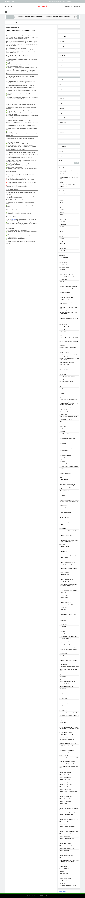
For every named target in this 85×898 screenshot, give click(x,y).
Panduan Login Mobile (64, 557)
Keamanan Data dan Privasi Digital (66, 448)
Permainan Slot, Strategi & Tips (65, 638)
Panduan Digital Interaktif (64, 546)
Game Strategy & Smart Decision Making (67, 362)
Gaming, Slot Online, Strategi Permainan (67, 376)
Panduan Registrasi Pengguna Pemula (67, 577)
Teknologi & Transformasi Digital (66, 806)
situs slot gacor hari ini (64, 710)
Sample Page (41, 11)
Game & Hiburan (63, 345)
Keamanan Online (63, 461)
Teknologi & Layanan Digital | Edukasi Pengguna (69, 791)
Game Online (62, 349)
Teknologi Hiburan (63, 824)
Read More (8, 243)
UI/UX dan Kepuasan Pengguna (65, 878)
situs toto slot (62, 55)
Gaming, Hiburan (63, 374)
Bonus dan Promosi (63, 279)
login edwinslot (62, 495)
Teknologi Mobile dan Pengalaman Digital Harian (69, 831)
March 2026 (62, 209)
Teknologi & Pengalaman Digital (66, 796)
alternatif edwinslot (63, 262)
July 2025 (61, 229)
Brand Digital (62, 281)
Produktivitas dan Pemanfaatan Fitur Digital (68, 658)
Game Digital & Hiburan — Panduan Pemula (68, 347)
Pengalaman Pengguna (64, 597)
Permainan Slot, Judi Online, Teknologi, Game (68, 636)
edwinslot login (62, 329)
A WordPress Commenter (65, 193)
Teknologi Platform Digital (65, 836)
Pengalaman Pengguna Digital (65, 602)
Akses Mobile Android (64, 260)
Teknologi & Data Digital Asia (65, 777)
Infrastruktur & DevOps (64, 409)
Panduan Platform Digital (64, 574)
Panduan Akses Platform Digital (66, 535)
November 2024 (63, 248)
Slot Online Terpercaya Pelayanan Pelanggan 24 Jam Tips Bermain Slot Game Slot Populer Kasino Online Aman (69, 729)
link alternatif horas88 (64, 493)
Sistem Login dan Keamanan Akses (66, 686)
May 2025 (61, 233)
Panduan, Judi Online (63, 587)
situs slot (61, 79)
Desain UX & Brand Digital (64, 299)
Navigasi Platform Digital (64, 517)
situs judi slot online (63, 700)
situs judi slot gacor (63, 698)
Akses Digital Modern (64, 257)
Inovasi (61, 421)
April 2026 (61, 207)
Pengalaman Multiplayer (64, 595)
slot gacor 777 (62, 117)
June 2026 (61, 202)
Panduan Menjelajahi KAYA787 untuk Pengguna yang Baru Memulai (67, 16)
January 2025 (62, 243)
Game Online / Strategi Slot (65, 352)
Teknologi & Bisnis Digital (64, 774)
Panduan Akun (62, 537)
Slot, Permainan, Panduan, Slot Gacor (67, 748)
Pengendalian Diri (63, 609)
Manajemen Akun (63, 497)
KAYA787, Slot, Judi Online (65, 433)
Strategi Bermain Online (64, 755)
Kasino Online (62, 431)
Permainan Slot (62, 631)
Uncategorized (62, 883)
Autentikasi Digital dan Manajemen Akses (68, 276)
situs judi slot (62, 695)
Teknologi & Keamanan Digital (65, 789)
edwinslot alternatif (63, 324)
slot (60, 84)
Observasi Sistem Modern (64, 519)
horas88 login (62, 393)
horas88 (61, 388)
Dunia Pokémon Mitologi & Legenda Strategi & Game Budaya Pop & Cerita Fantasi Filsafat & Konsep (68, 307)
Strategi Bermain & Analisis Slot (66, 752)
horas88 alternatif (63, 391)
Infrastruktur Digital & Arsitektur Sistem (67, 411)
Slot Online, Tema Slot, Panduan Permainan (68, 745)
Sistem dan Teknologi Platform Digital (67, 683)
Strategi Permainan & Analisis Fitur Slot (67, 761)
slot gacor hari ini (63, 36)
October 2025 (62, 221)
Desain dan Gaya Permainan (65, 292)
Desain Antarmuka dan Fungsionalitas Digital (68, 286)
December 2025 (63, 217)
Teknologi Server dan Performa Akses (67, 838)
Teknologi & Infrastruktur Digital (66, 784)
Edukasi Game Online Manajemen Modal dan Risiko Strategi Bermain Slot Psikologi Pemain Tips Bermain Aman (68, 312)
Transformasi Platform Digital (65, 868)
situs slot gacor (63, 137)
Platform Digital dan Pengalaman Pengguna (68, 647)
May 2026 (61, 205)
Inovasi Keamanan (63, 424)
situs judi (61, 693)
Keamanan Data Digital (64, 450)
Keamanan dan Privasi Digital (65, 440)
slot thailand (62, 108)
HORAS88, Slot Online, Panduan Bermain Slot (68, 399)
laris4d (61, 103)
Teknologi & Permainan (64, 803)
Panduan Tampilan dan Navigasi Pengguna (68, 581)
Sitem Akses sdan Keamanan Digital (66, 691)
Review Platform (63, 676)
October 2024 (62, 250)
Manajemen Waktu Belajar (65, 507)
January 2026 (62, 214)
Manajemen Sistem (63, 505)
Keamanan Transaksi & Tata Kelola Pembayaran (69, 466)
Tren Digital (62, 871)
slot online (62, 132)
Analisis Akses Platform (64, 267)
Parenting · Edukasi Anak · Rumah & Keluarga (68, 590)
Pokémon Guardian (63, 653)
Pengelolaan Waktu (63, 607)
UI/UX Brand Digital (63, 876)
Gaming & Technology (64, 369)
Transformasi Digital (63, 866)
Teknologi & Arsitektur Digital (65, 772)
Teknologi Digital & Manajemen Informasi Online (69, 819)
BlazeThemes (50, 895)
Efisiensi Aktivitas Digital (64, 331)
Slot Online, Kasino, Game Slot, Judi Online (68, 737)
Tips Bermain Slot (63, 863)
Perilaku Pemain (63, 618)
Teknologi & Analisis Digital (65, 769)
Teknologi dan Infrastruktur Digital (66, 814)
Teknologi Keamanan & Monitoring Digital (68, 826)
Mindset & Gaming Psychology (65, 512)
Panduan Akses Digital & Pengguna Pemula (68, 530)
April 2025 (61, 236)
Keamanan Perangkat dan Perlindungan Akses (68, 463)
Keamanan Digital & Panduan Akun (66, 452)
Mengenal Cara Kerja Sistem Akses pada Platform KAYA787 (60, 1)
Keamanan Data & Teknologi (65, 445)
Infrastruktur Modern (63, 414)
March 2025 (62, 238)
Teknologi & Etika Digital (64, 782)
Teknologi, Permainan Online (65, 857)
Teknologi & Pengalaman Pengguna (66, 798)
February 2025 (62, 241)
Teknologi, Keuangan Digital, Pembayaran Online (69, 853)
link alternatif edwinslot (64, 490)
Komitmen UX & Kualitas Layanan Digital (67, 482)
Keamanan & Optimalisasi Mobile (66, 436)
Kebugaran (62, 468)
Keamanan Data (63, 443)
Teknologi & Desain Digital (65, 779)
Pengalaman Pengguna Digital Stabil (66, 604)
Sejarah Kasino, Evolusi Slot (65, 679)
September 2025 (63, 224)
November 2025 (63, 219)
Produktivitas (62, 655)
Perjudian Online (63, 620)
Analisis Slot (62, 272)
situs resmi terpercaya (64, 703)
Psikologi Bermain (63, 664)
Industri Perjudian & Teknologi (65, 407)
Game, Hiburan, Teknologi (64, 364)
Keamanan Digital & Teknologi (65, 455)
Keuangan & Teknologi (64, 479)
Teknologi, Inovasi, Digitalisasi (65, 843)
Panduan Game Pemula (64, 551)
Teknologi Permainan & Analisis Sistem (67, 833)
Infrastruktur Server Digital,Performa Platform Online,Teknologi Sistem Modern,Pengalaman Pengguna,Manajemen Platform (68, 418)
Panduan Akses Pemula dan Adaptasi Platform (68, 533)
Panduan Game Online (64, 549)
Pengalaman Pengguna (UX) (65, 600)
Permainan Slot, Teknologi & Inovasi (66, 644)
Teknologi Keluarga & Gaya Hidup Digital (67, 829)
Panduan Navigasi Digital (64, 560)
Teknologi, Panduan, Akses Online (66, 855)
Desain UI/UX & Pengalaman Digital (66, 297)
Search (60, 160)
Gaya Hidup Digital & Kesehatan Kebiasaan (68, 379)
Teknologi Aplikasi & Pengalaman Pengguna (68, 812)
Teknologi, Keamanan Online (65, 850)
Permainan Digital (63, 626)
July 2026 (61, 200)
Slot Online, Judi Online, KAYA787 (66, 732)
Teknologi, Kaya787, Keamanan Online (67, 848)
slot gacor (14, 219)
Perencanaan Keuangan (64, 612)
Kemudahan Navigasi (64, 471)
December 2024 (63, 245)
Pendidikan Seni (63, 592)
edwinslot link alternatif (64, 326)
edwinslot (61, 322)
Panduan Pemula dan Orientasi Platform (67, 562)
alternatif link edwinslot (64, 264)
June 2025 (61, 231)
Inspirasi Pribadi (63, 426)
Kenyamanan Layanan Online (65, 473)
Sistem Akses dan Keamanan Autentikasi (67, 681)
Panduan (61, 524)
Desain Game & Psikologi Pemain (66, 295)
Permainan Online (63, 629)
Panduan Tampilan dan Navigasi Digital (67, 579)
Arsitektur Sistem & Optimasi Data (66, 274)
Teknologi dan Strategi (64, 817)
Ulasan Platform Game (64, 880)
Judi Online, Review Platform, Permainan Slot (68, 428)
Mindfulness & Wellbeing (64, 510)
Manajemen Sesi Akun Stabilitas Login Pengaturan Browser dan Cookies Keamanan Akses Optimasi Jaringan (69, 501)
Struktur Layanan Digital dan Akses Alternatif (68, 763)
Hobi (60, 386)
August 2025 (62, 226)
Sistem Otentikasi (63, 688)
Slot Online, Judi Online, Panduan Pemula (67, 734)
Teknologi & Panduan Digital (65, 794)
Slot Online (62, 725)
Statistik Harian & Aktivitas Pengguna (67, 750)
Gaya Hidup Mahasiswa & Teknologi (66, 381)
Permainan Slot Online (64, 633)
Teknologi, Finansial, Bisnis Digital (66, 841)
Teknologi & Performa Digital (65, 801)
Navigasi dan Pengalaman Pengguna (66, 514)
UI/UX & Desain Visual (64, 873)
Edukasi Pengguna (63, 315)
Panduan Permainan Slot (64, 572)
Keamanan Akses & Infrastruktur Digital (67, 438)
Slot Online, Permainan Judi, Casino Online (68, 743)
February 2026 (62, 212)
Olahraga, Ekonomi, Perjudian (65, 522)
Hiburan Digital (62, 383)
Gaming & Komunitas (64, 367)
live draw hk (62, 98)
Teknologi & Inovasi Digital (65, 786)
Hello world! (73, 193)
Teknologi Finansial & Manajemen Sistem (67, 821)
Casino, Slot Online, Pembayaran (66, 284)
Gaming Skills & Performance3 (65, 371)
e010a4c (8, 34)
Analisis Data (62, 269)
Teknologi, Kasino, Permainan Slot (66, 845)
